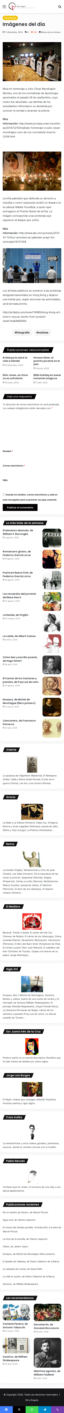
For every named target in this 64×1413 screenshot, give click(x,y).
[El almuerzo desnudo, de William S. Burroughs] (51, 538)
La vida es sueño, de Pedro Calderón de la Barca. (29, 1276)
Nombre (8, 451)
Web (5, 480)
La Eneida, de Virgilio (15, 615)
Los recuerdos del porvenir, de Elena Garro (20, 595)
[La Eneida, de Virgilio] (51, 622)
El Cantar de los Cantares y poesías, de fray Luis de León (20, 680)
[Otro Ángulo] (22, 6)
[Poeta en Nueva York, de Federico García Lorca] (51, 580)
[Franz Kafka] (32, 1132)
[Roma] (32, 859)
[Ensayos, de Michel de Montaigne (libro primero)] (51, 707)
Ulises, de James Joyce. (16, 1246)
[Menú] (4, 8)
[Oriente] (32, 764)
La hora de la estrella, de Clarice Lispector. (25, 1239)
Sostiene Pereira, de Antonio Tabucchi (15, 1325)
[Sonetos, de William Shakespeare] (16, 1345)
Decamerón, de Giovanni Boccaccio (46, 1326)
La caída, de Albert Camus (19, 636)
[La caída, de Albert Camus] (51, 643)
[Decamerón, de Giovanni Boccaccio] (47, 1312)
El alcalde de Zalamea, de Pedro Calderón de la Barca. (31, 1261)
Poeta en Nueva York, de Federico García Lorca (18, 574)
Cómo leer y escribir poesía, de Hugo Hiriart (20, 659)
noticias (43, 332)
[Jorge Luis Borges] (32, 1089)
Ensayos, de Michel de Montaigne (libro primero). (29, 1254)
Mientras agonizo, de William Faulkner (47, 1372)
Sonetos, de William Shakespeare (15, 1358)
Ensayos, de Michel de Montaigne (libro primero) (19, 701)
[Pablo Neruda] (32, 1176)
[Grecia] (32, 812)
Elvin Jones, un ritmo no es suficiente (15, 376)
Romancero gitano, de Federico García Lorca (17, 553)
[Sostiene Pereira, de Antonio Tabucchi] (16, 1312)
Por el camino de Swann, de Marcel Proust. (26, 1212)
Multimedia (10, 18)
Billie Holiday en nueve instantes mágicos (47, 376)
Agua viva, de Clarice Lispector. (19, 1219)
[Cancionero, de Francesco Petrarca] (51, 728)
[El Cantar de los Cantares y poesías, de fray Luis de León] (51, 686)
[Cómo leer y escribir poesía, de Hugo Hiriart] (51, 665)
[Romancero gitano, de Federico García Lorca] (51, 559)
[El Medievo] (32, 921)
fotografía (23, 332)
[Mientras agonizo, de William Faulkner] (47, 1353)
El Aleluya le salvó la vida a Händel (15, 359)
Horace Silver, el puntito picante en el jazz (46, 361)
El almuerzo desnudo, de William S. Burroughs (18, 532)
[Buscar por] (59, 8)
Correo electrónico (14, 465)
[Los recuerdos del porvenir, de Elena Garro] (51, 601)
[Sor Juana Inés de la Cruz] (32, 1046)
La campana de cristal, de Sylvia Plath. (23, 1269)
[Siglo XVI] (32, 984)
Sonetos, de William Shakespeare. (21, 1284)
